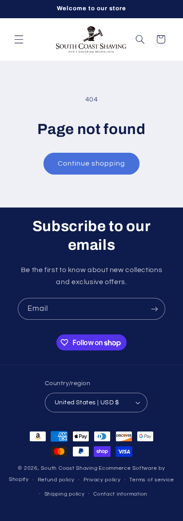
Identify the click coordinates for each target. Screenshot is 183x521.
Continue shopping (92, 163)
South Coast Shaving (69, 468)
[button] (18, 39)
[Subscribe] (154, 309)
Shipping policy (64, 494)
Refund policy (56, 479)
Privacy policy (102, 479)
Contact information (120, 494)
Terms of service (151, 479)
